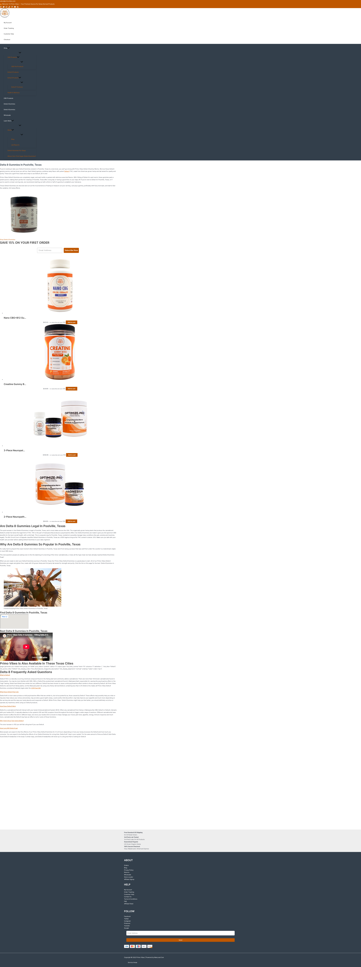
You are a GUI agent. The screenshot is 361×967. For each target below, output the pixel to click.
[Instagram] (6, 7)
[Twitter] (4, 7)
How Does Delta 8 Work (8, 706)
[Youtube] (15, 7)
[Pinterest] (12, 7)
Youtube (127, 926)
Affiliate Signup (129, 879)
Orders (126, 865)
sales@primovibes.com (7, 1)
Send (180, 940)
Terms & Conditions (130, 899)
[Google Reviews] (18, 7)
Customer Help (129, 894)
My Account (128, 890)
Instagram (127, 921)
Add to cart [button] (71, 322)
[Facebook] (1, 7)
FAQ (125, 901)
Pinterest (127, 923)
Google (126, 928)
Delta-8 (66, 171)
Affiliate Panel (128, 904)
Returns (126, 872)
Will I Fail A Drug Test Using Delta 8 (12, 721)
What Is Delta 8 (5, 675)
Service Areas (132, 962)
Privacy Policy (128, 870)
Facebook (127, 916)
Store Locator (128, 877)
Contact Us (127, 897)
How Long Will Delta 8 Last (9, 728)
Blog (125, 868)
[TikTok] (9, 7)
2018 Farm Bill (36, 688)
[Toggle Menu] (20, 53)
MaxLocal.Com (159, 957)
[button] (8, 48)
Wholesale (127, 875)
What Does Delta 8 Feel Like (9, 692)
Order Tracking (129, 892)
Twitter (126, 919)
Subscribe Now (71, 250)
